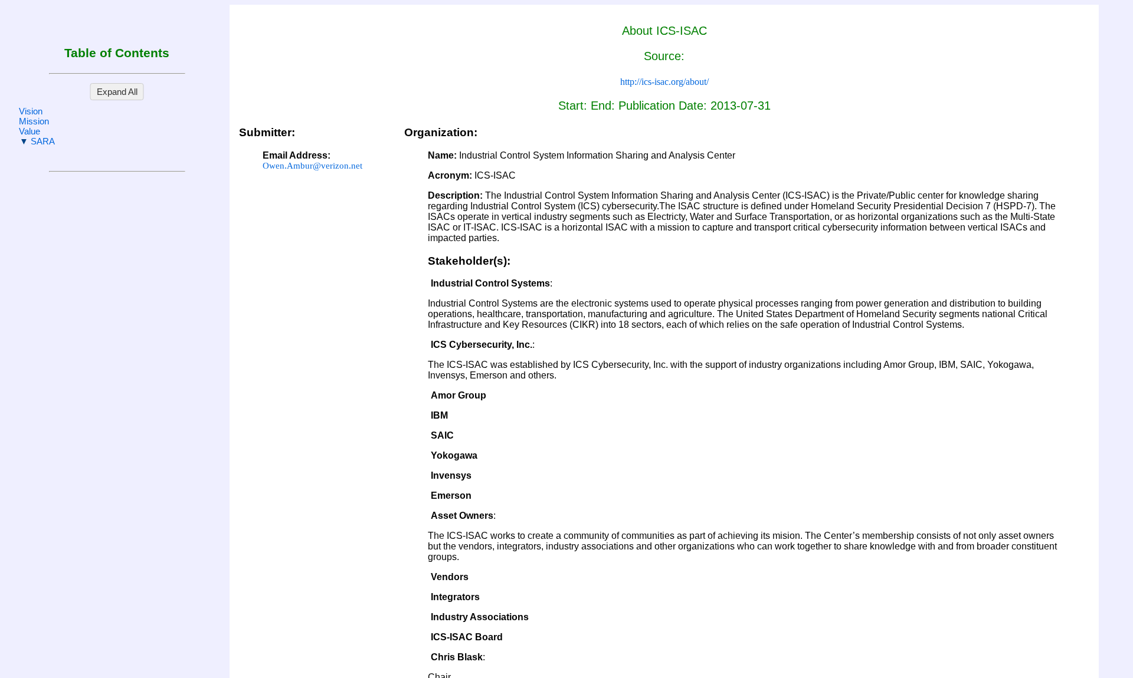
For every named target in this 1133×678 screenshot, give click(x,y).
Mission (34, 121)
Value (29, 131)
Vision (30, 111)
